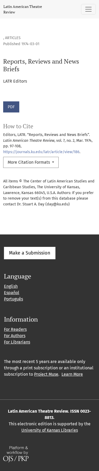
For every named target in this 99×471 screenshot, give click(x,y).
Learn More (72, 374)
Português (13, 299)
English (11, 286)
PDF (11, 106)
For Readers (15, 329)
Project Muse (46, 374)
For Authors (14, 335)
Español (11, 292)
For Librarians (17, 342)
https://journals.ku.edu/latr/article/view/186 (41, 152)
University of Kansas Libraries (49, 430)
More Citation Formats (29, 162)
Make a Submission (29, 253)
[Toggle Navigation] (88, 9)
